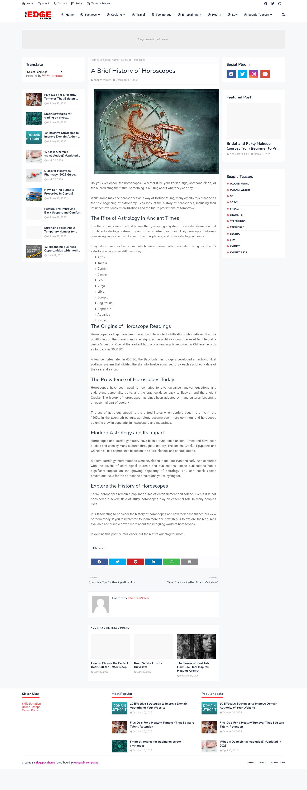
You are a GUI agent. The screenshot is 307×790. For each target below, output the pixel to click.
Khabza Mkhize (102, 79)
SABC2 (234, 208)
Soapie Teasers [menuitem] (258, 14)
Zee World (237, 227)
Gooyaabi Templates (86, 762)
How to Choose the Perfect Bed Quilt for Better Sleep (109, 665)
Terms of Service (100, 3)
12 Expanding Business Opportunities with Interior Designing (62, 249)
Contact (62, 3)
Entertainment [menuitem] (191, 14)
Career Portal (30, 710)
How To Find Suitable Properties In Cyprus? (59, 192)
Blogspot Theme (45, 762)
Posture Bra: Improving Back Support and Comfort (62, 211)
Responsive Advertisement (153, 39)
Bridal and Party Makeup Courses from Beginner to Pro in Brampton (253, 146)
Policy (79, 3)
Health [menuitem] (216, 14)
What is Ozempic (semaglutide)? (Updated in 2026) (61, 154)
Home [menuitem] (70, 14)
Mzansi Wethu (240, 189)
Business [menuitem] (91, 14)
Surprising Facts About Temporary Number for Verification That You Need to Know (59, 230)
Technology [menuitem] (163, 14)
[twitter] (272, 3)
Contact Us (278, 762)
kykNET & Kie (238, 252)
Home (30, 3)
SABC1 (234, 202)
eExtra (235, 233)
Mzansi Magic (240, 183)
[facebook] (265, 3)
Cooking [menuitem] (116, 14)
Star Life (236, 214)
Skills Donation (31, 703)
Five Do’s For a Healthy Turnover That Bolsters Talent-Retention (60, 97)
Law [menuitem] (234, 14)
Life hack (105, 59)
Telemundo (238, 221)
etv (232, 239)
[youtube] (265, 74)
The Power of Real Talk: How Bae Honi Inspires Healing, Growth (193, 667)
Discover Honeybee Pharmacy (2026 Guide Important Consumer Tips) (62, 173)
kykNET (235, 246)
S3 (231, 196)
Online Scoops (31, 707)
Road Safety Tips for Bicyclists (148, 665)
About (45, 3)
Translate (56, 75)
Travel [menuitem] (140, 14)
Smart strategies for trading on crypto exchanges (57, 116)
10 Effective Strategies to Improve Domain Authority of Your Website (62, 135)
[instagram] (279, 3)
